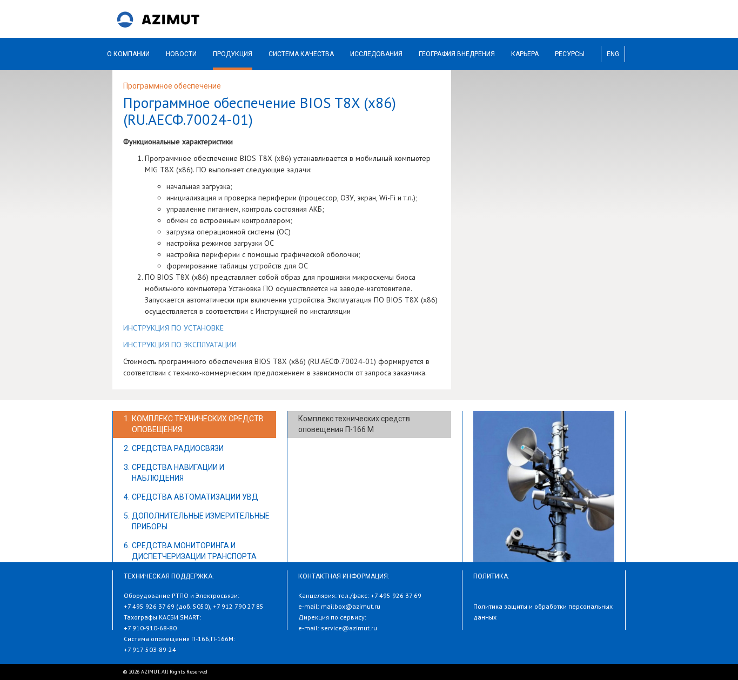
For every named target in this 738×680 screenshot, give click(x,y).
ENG (613, 54)
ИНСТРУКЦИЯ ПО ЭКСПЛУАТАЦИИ (180, 344)
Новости (181, 54)
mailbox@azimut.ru (350, 606)
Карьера (525, 54)
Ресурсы (570, 54)
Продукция (232, 54)
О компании (128, 54)
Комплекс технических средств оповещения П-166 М (354, 424)
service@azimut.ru (349, 628)
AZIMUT (158, 19)
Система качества (301, 54)
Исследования (376, 54)
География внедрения (457, 54)
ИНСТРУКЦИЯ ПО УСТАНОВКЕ (173, 328)
